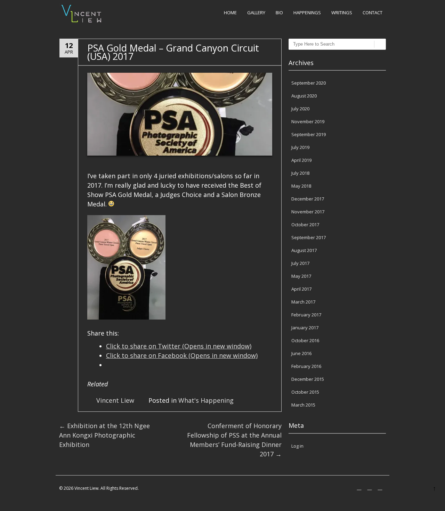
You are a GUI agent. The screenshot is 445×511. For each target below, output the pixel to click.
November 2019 (307, 121)
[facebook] (360, 487)
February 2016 (306, 366)
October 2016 (305, 340)
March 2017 (303, 302)
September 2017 (308, 237)
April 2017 (301, 289)
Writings (341, 12)
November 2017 (307, 212)
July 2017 (300, 263)
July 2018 (300, 173)
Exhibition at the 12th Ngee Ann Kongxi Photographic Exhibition (104, 435)
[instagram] (370, 487)
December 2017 (307, 199)
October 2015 (305, 392)
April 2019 (301, 160)
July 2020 (300, 108)
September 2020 (308, 83)
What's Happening (206, 400)
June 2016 (301, 353)
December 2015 (307, 379)
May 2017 (301, 276)
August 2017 (304, 250)
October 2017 (305, 224)
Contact (372, 12)
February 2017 (306, 315)
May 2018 (301, 186)
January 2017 (304, 327)
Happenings (307, 12)
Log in (297, 446)
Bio (279, 12)
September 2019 (308, 134)
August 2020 (304, 96)
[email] (380, 487)
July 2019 (300, 147)
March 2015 (303, 405)
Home (230, 12)
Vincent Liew (115, 400)
